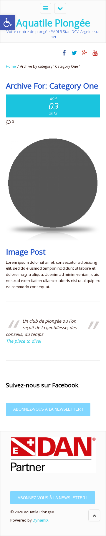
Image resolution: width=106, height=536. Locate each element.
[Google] (84, 53)
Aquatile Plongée (53, 22)
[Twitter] (74, 53)
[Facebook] (64, 53)
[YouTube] (94, 53)
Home (11, 66)
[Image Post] (53, 188)
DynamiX (41, 520)
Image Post (26, 251)
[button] (7, 22)
